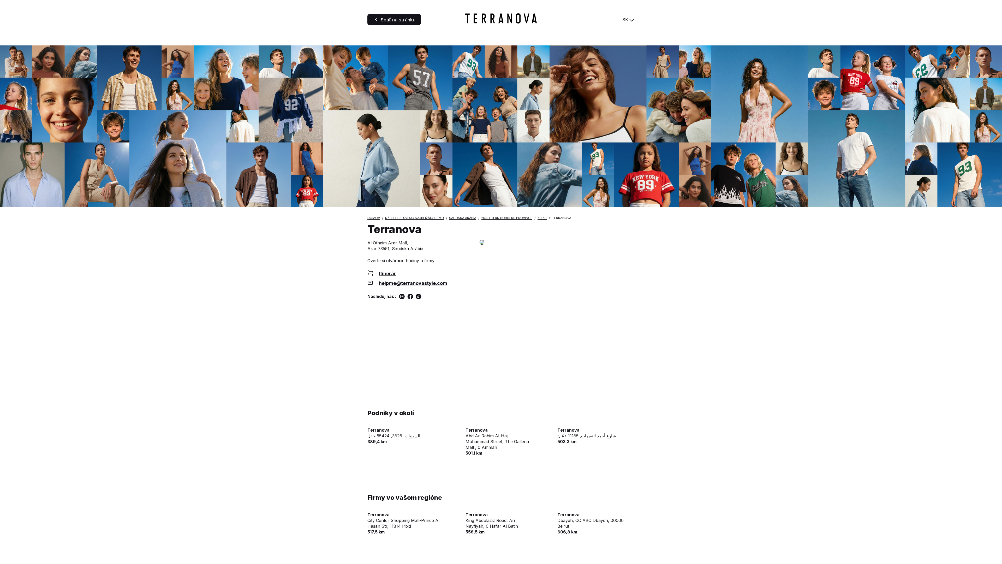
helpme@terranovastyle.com (413, 283)
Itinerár (387, 273)
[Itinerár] (557, 242)
